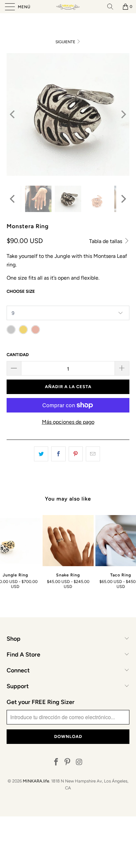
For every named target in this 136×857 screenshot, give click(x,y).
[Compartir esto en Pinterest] (76, 454)
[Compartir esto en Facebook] (58, 454)
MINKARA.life (36, 781)
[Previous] (13, 114)
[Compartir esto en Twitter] (41, 454)
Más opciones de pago (68, 422)
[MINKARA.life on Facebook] (56, 762)
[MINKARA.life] (68, 6)
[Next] (123, 114)
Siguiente (65, 42)
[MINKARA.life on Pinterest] (68, 762)
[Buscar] (113, 7)
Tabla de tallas (106, 241)
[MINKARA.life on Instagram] (79, 762)
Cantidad (18, 354)
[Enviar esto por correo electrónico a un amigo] (93, 454)
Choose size (21, 291)
